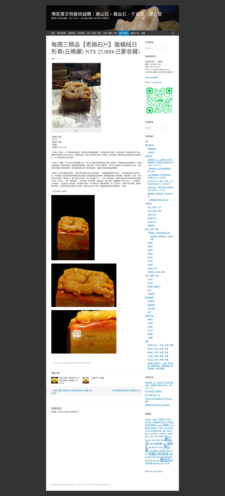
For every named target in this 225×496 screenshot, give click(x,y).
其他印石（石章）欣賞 (156, 272)
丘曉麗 (64, 363)
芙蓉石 (150, 253)
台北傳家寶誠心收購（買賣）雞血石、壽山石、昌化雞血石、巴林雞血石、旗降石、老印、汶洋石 (159, 433)
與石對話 (81, 33)
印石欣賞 (151, 424)
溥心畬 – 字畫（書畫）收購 (158, 359)
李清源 (150, 323)
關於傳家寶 (61, 33)
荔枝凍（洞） (153, 268)
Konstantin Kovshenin (100, 484)
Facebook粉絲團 (151, 77)
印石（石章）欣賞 (94, 33)
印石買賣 (159, 425)
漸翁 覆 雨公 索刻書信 (153, 391)
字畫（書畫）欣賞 (110, 33)
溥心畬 (150, 283)
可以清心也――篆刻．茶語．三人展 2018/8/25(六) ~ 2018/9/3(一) (160, 182)
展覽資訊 (71, 33)
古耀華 (150, 326)
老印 (168, 450)
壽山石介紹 (152, 221)
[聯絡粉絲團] (173, 32)
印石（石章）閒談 (154, 211)
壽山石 (150, 257)
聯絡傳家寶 (152, 148)
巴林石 (150, 261)
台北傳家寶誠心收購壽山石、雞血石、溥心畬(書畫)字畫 (159, 428)
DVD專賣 (148, 419)
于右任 (150, 279)
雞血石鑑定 (156, 463)
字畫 (151, 443)
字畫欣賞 (151, 293)
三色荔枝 (154, 419)
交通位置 (151, 152)
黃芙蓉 (167, 463)
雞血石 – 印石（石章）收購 (158, 352)
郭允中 (150, 330)
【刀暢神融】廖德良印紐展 (158, 200)
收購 (143, 33)
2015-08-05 (59, 58)
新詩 (153, 447)
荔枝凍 (154, 457)
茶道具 (149, 457)
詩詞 (158, 460)
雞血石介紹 (152, 218)
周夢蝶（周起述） (154, 286)
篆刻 (163, 450)
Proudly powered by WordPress (63, 484)
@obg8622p (157, 82)
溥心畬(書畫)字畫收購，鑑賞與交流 (127, 390)
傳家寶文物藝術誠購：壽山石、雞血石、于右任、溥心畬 (106, 14)
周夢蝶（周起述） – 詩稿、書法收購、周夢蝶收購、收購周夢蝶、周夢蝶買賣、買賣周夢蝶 (160, 366)
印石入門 (163, 422)
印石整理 (151, 301)
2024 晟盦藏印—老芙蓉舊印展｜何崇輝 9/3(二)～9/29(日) (160, 176)
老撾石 (89, 363)
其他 (149, 290)
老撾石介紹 (152, 214)
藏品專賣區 (123, 33)
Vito (52, 58)
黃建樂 (150, 334)
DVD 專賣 (151, 308)
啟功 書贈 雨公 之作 (152, 395)
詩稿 (154, 460)
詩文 (151, 460)
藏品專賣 (70, 363)
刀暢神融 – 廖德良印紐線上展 (159, 232)
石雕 (159, 451)
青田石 (150, 264)
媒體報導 (151, 225)
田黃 (150, 451)
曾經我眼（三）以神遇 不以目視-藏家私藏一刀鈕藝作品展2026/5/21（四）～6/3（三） (161, 162)
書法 (156, 447)
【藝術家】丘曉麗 (97, 378)
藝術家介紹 (134, 33)
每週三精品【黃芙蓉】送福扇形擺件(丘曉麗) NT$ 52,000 (69, 380)
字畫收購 (158, 443)
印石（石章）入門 (154, 207)
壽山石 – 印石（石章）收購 (158, 348)
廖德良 (150, 319)
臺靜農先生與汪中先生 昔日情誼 (157, 405)
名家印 (156, 436)
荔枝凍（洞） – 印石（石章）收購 (160, 345)
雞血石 (150, 250)
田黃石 (150, 246)
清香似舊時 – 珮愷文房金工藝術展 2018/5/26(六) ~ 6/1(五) (160, 188)
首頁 (53, 33)
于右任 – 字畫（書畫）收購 (158, 356)
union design (157, 471)
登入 (63, 411)
